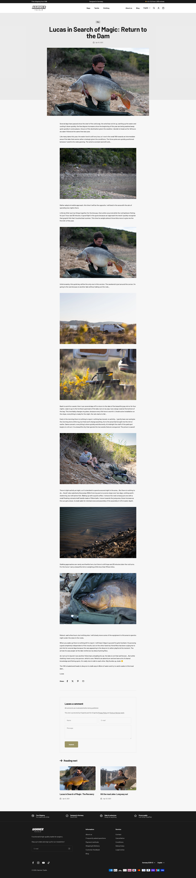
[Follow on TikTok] (48, 862)
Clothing (106, 8)
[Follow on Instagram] (38, 862)
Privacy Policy (102, 713)
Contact (118, 834)
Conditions (119, 842)
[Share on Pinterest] (78, 681)
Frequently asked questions (96, 838)
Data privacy (120, 846)
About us (129, 8)
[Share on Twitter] (73, 681)
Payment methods (92, 842)
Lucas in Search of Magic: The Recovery (77, 794)
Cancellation (120, 838)
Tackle (96, 8)
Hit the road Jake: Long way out (114, 794)
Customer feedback (93, 850)
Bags (88, 8)
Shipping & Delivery (93, 846)
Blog (137, 8)
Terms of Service (115, 713)
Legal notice (120, 850)
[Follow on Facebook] (33, 862)
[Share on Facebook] (67, 681)
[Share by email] (83, 681)
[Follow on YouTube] (43, 862)
